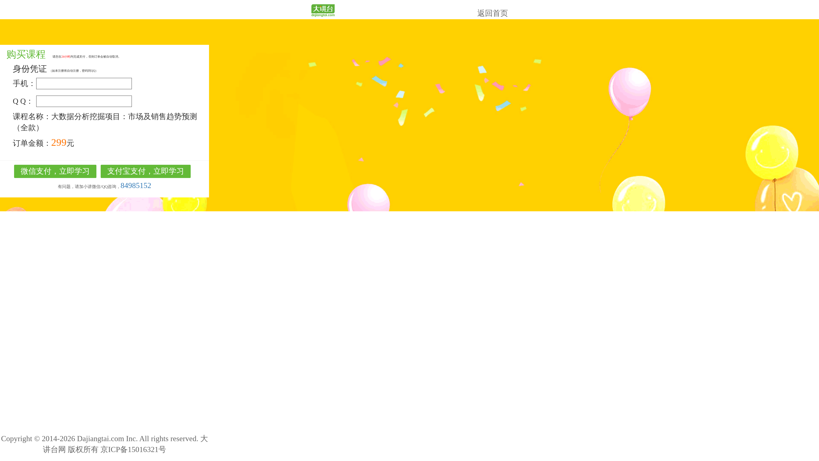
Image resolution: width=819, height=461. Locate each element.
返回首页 (492, 13)
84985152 (136, 185)
